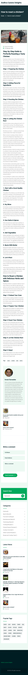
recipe (21, 360)
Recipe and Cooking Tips (10, 535)
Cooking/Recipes (8, 524)
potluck (15, 627)
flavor (9, 627)
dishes (5, 633)
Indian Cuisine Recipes (9, 532)
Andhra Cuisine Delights (11, 3)
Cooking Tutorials (8, 530)
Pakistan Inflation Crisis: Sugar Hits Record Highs (13, 595)
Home (2, 16)
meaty (5, 627)
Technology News (8, 522)
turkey (18, 624)
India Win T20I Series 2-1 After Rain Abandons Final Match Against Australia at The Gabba (13, 582)
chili (23, 624)
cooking (14, 636)
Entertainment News (9, 519)
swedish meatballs (17, 633)
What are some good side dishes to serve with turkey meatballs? (14, 557)
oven (17, 360)
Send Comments (9, 475)
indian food (19, 630)
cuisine (9, 633)
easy (9, 624)
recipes (13, 624)
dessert (20, 627)
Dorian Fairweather (9, 46)
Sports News (7, 514)
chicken (13, 360)
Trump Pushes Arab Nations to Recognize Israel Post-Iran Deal (13, 570)
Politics (5, 511)
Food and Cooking (8, 516)
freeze (18, 636)
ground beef (6, 639)
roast (9, 360)
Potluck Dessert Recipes (10, 527)
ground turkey (7, 636)
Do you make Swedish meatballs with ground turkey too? (13, 416)
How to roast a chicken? (8, 427)
